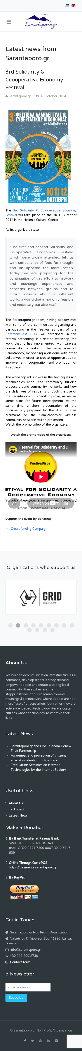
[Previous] (13, 606)
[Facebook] (25, 1041)
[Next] (68, 606)
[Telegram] (56, 1041)
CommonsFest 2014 (21, 334)
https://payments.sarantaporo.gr (33, 867)
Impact (19, 809)
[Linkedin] (48, 1041)
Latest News (18, 815)
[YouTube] (40, 1041)
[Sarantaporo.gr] (41, 21)
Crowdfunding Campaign (29, 529)
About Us (16, 803)
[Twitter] (32, 1041)
